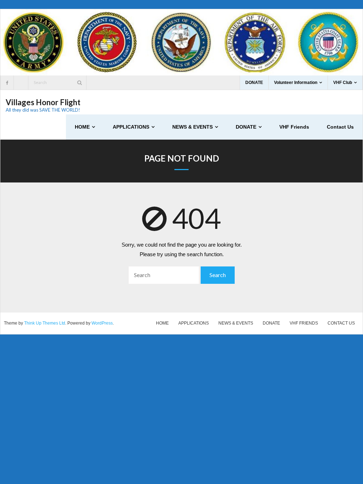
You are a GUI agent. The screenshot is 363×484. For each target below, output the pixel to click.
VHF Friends (304, 323)
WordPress (102, 323)
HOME (162, 323)
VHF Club (342, 82)
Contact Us (341, 323)
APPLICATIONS (193, 323)
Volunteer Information (295, 82)
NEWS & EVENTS (235, 323)
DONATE (254, 82)
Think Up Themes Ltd (44, 323)
